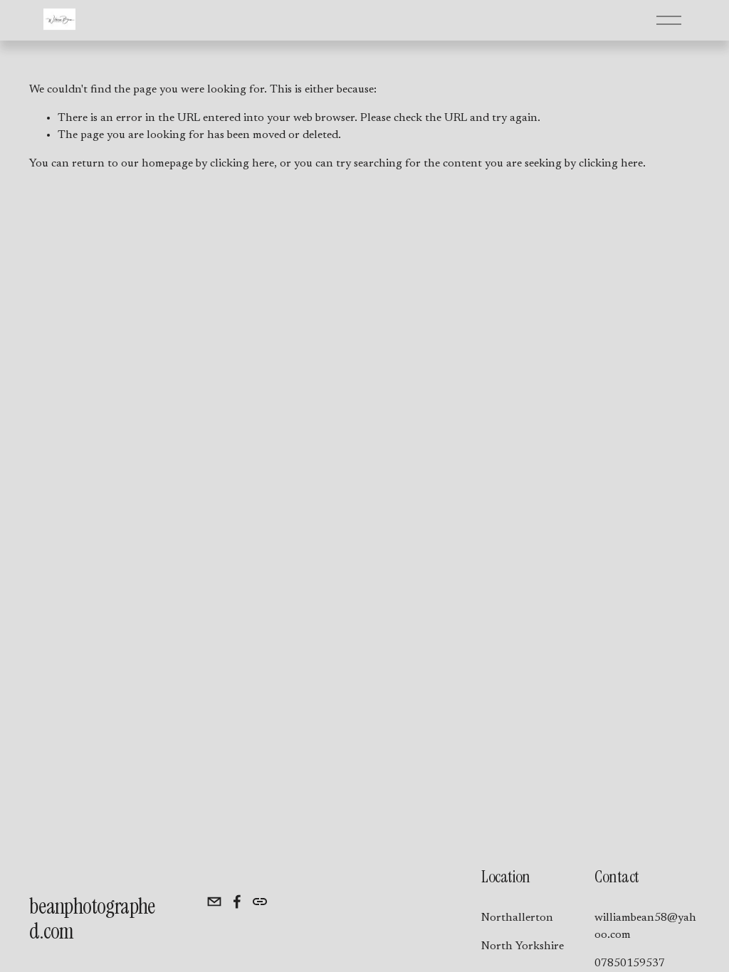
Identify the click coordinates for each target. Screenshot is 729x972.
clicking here (242, 163)
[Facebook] (237, 901)
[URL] (260, 901)
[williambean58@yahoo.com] (214, 901)
